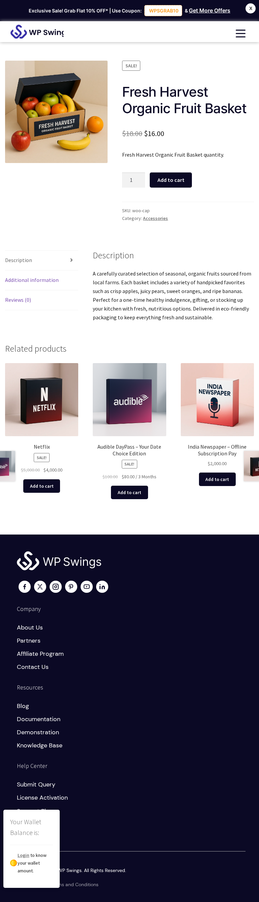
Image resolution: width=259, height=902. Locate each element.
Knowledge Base (39, 745)
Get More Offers (209, 10)
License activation (42, 798)
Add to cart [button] (42, 486)
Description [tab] (18, 260)
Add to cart (170, 179)
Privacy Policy (32, 884)
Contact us (33, 667)
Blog (23, 706)
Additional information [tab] (32, 280)
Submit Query (36, 784)
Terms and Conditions (74, 884)
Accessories (155, 218)
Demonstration (38, 732)
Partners (28, 641)
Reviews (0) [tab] (18, 299)
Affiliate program (40, 654)
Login (23, 855)
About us (30, 627)
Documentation (38, 719)
